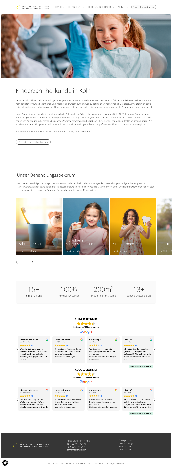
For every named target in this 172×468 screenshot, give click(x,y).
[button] (18, 262)
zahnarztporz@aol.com (76, 450)
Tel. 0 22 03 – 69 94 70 (76, 444)
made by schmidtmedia (115, 463)
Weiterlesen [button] (59, 360)
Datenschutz (100, 463)
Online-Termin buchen (144, 7)
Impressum (91, 463)
